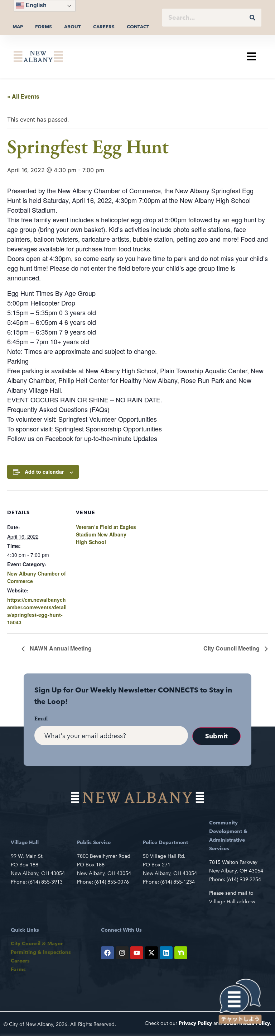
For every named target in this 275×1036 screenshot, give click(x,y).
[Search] (252, 18)
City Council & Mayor (37, 943)
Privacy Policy (195, 1023)
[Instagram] (122, 952)
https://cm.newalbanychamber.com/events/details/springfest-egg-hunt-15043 (37, 611)
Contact (138, 27)
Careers (104, 27)
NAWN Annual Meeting (60, 648)
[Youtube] (136, 952)
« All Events (23, 96)
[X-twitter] (151, 952)
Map (18, 27)
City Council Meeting (232, 648)
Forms (43, 27)
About (72, 27)
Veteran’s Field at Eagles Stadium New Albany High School (106, 534)
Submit (216, 736)
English (35, 5)
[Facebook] (107, 952)
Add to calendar (44, 471)
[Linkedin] (166, 952)
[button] (251, 56)
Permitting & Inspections (41, 952)
